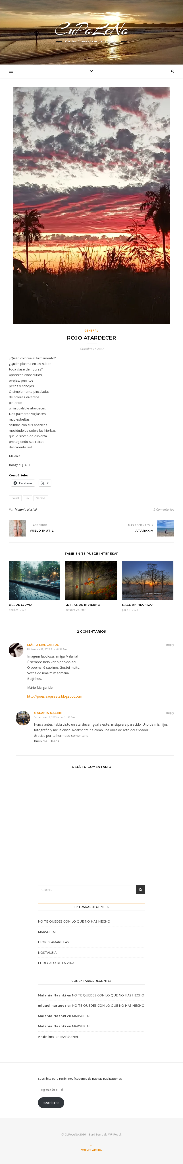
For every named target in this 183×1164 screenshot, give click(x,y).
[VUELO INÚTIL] (17, 528)
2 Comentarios (164, 509)
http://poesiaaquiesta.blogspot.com (54, 696)
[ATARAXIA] (165, 528)
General (92, 330)
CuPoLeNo (92, 29)
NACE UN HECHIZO (137, 604)
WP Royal (114, 1134)
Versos (40, 498)
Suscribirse (51, 1102)
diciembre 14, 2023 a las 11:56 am (54, 717)
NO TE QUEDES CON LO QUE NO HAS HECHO (74, 921)
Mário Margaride (43, 644)
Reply (170, 645)
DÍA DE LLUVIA (21, 604)
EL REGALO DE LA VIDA (56, 962)
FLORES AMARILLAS (53, 942)
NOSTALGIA (47, 952)
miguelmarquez (52, 1006)
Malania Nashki (26, 509)
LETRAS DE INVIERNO (82, 604)
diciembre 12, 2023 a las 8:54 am (47, 649)
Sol (27, 498)
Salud (15, 498)
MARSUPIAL (47, 931)
